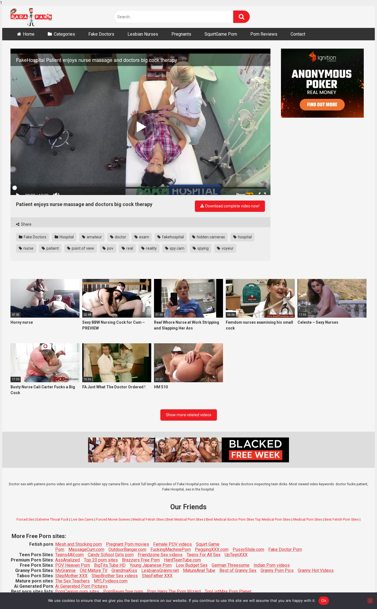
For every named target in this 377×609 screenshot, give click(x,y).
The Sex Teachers (72, 581)
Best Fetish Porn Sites (342, 519)
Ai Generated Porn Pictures (81, 586)
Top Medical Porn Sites (273, 519)
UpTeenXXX (236, 554)
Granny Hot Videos (316, 570)
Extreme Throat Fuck (52, 519)
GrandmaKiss (124, 570)
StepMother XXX (71, 575)
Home (28, 34)
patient (52, 248)
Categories (64, 34)
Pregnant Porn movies (127, 544)
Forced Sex (25, 519)
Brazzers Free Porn (141, 560)
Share (25, 224)
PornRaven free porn (123, 591)
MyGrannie (65, 570)
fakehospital (172, 237)
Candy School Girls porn (111, 554)
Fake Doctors (101, 34)
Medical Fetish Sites (148, 519)
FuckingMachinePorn (170, 549)
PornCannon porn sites (77, 591)
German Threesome (230, 565)
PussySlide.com (248, 549)
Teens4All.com (69, 554)
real (129, 248)
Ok (323, 600)
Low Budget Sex (192, 565)
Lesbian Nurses (143, 34)
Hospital (66, 237)
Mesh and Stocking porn (78, 544)
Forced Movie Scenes (113, 519)
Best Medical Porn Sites (184, 519)
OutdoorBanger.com (127, 549)
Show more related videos (188, 415)
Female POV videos (172, 544)
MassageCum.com (86, 549)
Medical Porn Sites (307, 519)
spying (203, 248)
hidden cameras (210, 237)
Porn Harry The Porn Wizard (174, 591)
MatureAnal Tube (199, 570)
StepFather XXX (157, 575)
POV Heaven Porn (72, 565)
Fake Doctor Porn (285, 549)
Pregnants (181, 34)
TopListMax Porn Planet (228, 591)
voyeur (227, 248)
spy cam (176, 248)
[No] (370, 600)
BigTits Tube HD (110, 565)
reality (151, 248)
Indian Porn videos (272, 565)
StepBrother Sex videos (115, 575)
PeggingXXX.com (212, 549)
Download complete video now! (232, 206)
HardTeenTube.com (182, 560)
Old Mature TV (93, 570)
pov (109, 248)
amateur (94, 237)
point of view (82, 248)
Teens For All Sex (204, 554)
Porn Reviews (263, 34)
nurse (28, 248)
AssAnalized (67, 560)
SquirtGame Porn (221, 34)
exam (143, 237)
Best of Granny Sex (237, 570)
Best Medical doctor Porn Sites (230, 519)
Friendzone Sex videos (160, 554)
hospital (244, 237)
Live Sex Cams (82, 519)
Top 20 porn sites (101, 560)
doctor (120, 237)
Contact (298, 34)
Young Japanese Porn (151, 565)
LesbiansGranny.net (160, 570)
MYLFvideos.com (111, 581)
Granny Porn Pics (277, 570)
